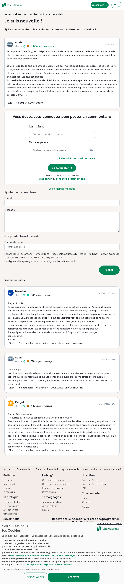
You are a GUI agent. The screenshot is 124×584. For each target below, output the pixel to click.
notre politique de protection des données (49, 564)
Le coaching (9, 492)
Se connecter (26, 343)
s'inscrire (43, 343)
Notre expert (9, 484)
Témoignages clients (52, 502)
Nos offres (88, 475)
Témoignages (51, 497)
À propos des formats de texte (21, 236)
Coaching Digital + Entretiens (95, 484)
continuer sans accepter (109, 523)
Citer (10, 103)
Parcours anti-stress (12, 502)
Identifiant (36, 126)
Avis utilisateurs (49, 506)
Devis (85, 507)
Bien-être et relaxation (53, 488)
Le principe (8, 480)
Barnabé (20, 291)
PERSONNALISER (35, 577)
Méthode (9, 475)
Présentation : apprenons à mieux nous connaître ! (72, 469)
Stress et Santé (49, 492)
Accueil (8, 469)
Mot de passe (39, 142)
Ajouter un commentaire (29, 103)
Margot (19, 402)
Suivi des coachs (11, 506)
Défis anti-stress (10, 510)
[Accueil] (14, 5)
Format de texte (13, 242)
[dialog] (62, 553)
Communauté (24, 469)
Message (9, 209)
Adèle (19, 42)
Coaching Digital (90, 480)
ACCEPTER (74, 577)
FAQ (84, 488)
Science (6, 488)
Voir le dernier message (62, 188)
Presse (45, 510)
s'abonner (45, 178)
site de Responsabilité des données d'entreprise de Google (42, 555)
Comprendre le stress (53, 480)
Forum (39, 469)
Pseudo (8, 198)
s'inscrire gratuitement (70, 178)
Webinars (86, 502)
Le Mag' (47, 475)
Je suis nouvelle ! (112, 469)
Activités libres (10, 514)
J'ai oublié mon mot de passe (77, 158)
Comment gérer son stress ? (56, 484)
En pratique (10, 497)
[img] (91, 150)
